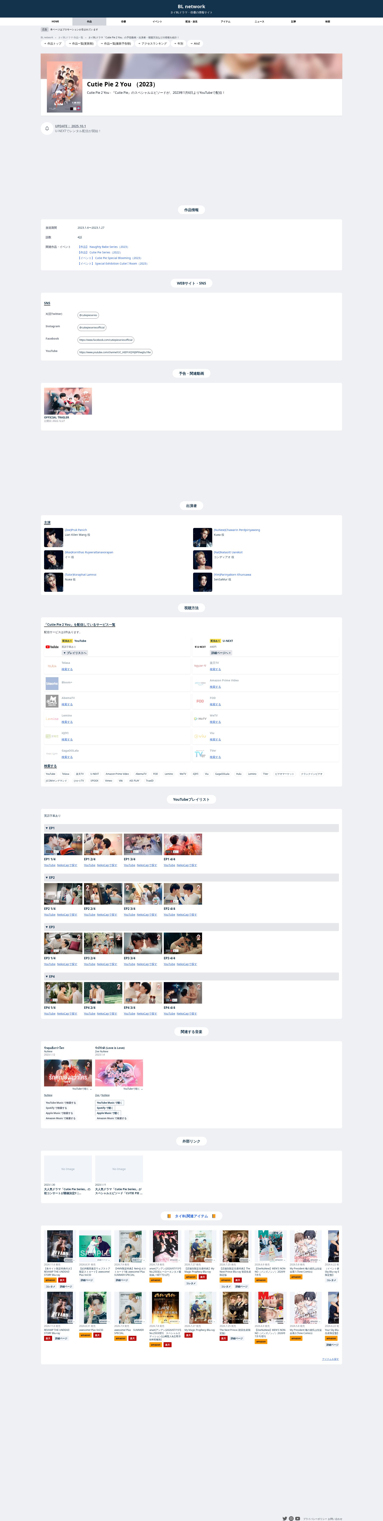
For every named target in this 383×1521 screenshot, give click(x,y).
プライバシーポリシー (315, 1519)
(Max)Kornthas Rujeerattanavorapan (89, 552)
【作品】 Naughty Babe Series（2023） (104, 247)
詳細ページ (66, 1286)
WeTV (183, 774)
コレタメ (50, 1286)
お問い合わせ (335, 1519)
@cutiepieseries (88, 315)
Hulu (238, 774)
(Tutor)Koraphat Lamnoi (80, 574)
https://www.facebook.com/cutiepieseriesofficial (105, 340)
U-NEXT (94, 774)
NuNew (48, 1095)
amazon (50, 1280)
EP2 (52, 877)
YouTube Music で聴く (109, 1102)
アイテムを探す (330, 1359)
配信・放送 (191, 21)
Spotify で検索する (56, 1108)
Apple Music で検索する (59, 1113)
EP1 (52, 828)
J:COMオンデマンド (56, 780)
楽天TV (80, 774)
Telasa (65, 774)
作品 (89, 21)
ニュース (259, 21)
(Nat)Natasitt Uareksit (228, 552)
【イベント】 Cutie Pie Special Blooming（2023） (110, 258)
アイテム (225, 21)
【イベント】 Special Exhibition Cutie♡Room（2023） (113, 263)
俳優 (123, 21)
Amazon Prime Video (117, 774)
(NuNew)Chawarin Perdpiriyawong (237, 530)
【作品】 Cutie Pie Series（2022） (100, 252)
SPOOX (94, 780)
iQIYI (195, 774)
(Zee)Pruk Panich (76, 530)
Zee (97, 1095)
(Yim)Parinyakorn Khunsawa (232, 574)
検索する (67, 669)
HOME (55, 21)
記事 (293, 21)
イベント (157, 21)
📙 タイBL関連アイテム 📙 (191, 1216)
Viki (121, 780)
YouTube (50, 774)
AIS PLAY (134, 780)
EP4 (52, 976)
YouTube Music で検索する (61, 1102)
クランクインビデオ (312, 774)
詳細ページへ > (221, 653)
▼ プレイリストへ (74, 653)
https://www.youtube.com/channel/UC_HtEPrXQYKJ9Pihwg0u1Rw (115, 352)
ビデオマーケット (284, 774)
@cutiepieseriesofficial (92, 327)
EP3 (52, 927)
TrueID (150, 780)
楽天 (62, 1280)
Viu (206, 774)
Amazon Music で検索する (61, 1118)
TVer (265, 774)
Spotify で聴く (105, 1108)
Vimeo (108, 780)
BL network (191, 6)
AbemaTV (141, 774)
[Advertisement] (191, 169)
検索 (327, 21)
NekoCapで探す (67, 865)
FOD (155, 774)
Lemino (169, 774)
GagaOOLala (222, 774)
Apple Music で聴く (108, 1113)
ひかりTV (79, 780)
